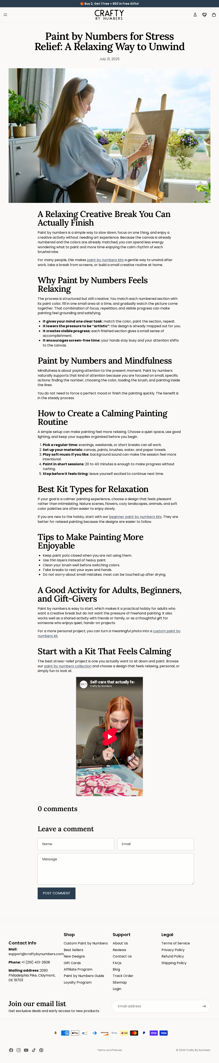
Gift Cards (72, 962)
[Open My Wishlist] (204, 14)
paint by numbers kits (105, 259)
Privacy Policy (173, 949)
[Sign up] (204, 1006)
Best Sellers (73, 949)
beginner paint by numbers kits (135, 516)
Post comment (56, 893)
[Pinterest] (41, 1050)
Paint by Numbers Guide (84, 975)
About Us (120, 943)
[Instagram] (18, 1050)
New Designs (74, 956)
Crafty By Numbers (198, 1050)
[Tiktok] (33, 1050)
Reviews (119, 949)
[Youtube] (26, 1050)
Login (117, 988)
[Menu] (5, 14)
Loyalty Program (78, 982)
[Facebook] (11, 1050)
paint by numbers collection (68, 666)
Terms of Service (175, 943)
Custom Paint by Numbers (86, 943)
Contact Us (122, 956)
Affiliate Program (78, 969)
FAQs (117, 962)
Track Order (123, 975)
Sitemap (120, 982)
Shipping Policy (173, 962)
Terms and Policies (109, 1050)
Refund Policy (172, 956)
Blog (116, 969)
